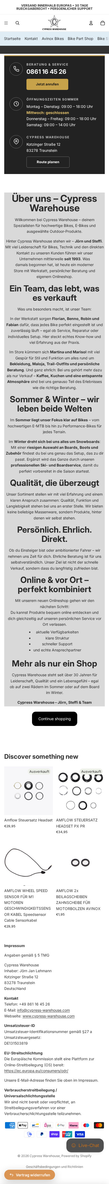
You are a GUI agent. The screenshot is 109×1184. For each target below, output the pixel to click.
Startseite (12, 38)
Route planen (48, 162)
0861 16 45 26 (46, 71)
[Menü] (6, 23)
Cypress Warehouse (45, 1156)
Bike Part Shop (80, 38)
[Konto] (91, 23)
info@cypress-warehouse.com (43, 1010)
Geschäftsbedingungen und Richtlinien (54, 1167)
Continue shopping (54, 718)
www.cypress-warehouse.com (48, 1015)
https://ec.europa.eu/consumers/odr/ (36, 1070)
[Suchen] (17, 23)
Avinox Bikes (53, 38)
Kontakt (31, 38)
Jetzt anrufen (47, 84)
